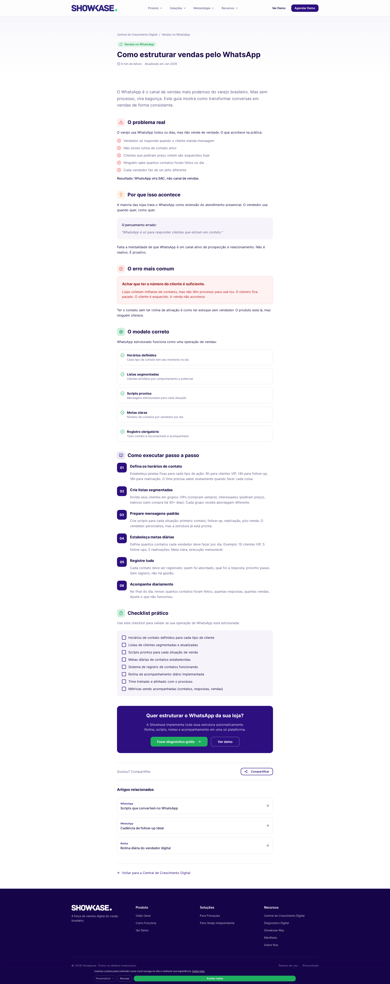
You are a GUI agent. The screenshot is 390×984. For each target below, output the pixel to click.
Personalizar (103, 978)
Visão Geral (143, 915)
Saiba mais (198, 971)
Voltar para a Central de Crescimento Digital (156, 873)
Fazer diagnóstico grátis (176, 742)
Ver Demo (279, 8)
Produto (153, 8)
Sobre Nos (271, 945)
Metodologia (202, 8)
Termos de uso (288, 965)
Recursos (228, 8)
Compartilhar (260, 771)
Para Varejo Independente (217, 923)
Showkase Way (274, 930)
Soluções (176, 8)
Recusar (125, 978)
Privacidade (310, 965)
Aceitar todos (215, 978)
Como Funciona (146, 923)
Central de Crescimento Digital (137, 34)
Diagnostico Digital (276, 923)
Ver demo (225, 742)
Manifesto (270, 937)
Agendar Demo (305, 8)
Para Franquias (210, 915)
